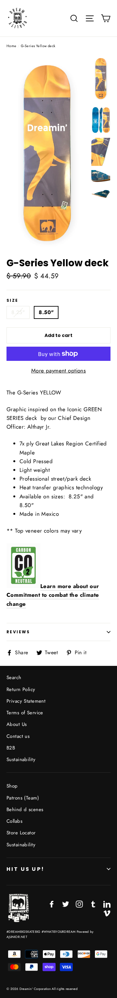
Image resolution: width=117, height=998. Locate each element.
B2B (10, 747)
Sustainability (20, 759)
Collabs (14, 821)
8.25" (18, 312)
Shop (12, 785)
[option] (46, 153)
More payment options (58, 370)
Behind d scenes (24, 809)
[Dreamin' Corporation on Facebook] (51, 903)
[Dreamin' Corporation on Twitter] (65, 903)
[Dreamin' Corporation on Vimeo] (106, 912)
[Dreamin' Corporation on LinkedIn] (106, 903)
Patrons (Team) (22, 797)
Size (12, 300)
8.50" (46, 312)
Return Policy (20, 689)
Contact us (18, 736)
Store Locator (21, 832)
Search (13, 677)
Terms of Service (24, 712)
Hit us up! (25, 869)
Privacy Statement (26, 701)
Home (11, 45)
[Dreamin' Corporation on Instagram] (79, 903)
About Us (16, 724)
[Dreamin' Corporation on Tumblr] (93, 903)
